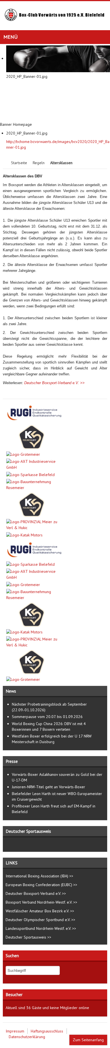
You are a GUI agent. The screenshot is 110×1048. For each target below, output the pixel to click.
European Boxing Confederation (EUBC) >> (41, 884)
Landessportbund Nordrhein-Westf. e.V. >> (41, 928)
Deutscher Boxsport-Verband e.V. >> (54, 383)
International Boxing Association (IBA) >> (39, 876)
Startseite (19, 162)
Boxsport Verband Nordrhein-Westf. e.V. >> (41, 902)
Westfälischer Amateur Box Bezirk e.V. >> (40, 910)
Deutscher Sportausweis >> (28, 937)
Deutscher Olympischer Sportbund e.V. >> (40, 919)
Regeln (39, 162)
